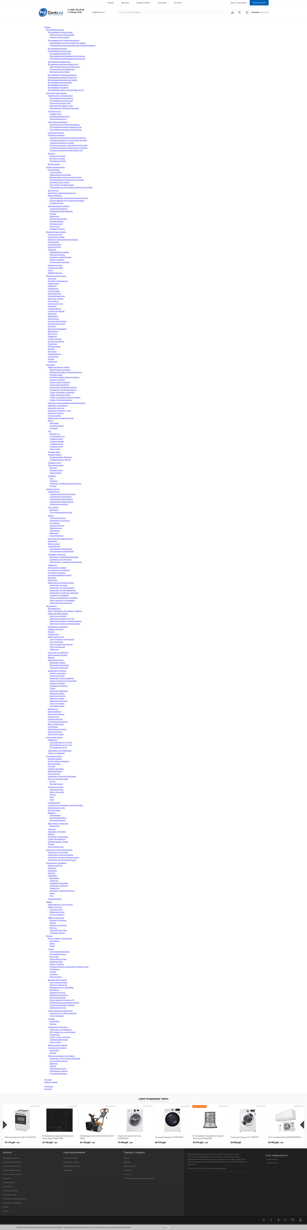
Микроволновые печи (56, 296)
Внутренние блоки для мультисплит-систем (67, 180)
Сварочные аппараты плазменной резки (66, 621)
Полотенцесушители (56, 465)
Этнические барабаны (58, 1074)
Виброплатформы (55, 771)
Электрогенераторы (56, 660)
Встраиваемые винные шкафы (60, 82)
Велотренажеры (54, 764)
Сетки (52, 800)
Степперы (52, 766)
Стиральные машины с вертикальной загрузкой (68, 145)
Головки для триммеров (59, 595)
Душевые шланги (56, 444)
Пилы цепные (53, 507)
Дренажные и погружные (60, 520)
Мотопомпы (52, 580)
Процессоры (54, 969)
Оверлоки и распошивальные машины (63, 239)
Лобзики (51, 632)
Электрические (55, 473)
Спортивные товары (54, 756)
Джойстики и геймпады (59, 886)
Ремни (52, 946)
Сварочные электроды (58, 701)
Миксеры (51, 349)
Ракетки (53, 795)
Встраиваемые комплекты (58, 85)
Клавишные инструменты (58, 1027)
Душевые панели (56, 439)
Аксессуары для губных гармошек (63, 1013)
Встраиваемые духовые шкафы (60, 32)
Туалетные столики (57, 933)
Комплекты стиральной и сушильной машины (68, 138)
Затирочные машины (56, 714)
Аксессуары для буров (58, 585)
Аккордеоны (54, 941)
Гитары (51, 949)
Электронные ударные (58, 1071)
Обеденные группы (57, 912)
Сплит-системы (56, 172)
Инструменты (51, 606)
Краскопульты (53, 717)
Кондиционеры (54, 170)
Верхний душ (55, 434)
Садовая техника (52, 489)
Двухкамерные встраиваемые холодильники (67, 56)
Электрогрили (53, 319)
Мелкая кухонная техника (56, 276)
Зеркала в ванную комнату (60, 370)
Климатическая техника (55, 167)
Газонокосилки (54, 492)
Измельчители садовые (57, 568)
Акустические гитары (58, 954)
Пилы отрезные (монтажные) (61, 644)
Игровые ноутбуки (55, 866)
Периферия (52, 876)
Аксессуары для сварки (57, 671)
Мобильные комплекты (59, 995)
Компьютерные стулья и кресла (60, 904)
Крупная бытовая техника (56, 93)
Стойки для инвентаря (56, 839)
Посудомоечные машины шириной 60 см (66, 130)
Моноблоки (52, 871)
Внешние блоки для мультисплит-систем (65, 177)
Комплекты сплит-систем (59, 182)
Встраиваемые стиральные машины (62, 75)
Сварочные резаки (57, 698)
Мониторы (52, 868)
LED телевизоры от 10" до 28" (61, 742)
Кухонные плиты (54, 111)
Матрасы (53, 928)
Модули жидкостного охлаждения (63, 681)
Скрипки (53, 1053)
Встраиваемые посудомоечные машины (64, 40)
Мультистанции (54, 810)
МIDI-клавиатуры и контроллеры (62, 1032)
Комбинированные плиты (60, 116)
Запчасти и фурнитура (58, 985)
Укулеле (53, 972)
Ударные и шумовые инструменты (61, 1056)
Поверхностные (56, 528)
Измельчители (53, 283)
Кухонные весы (54, 291)
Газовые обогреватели (59, 209)
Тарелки (53, 1066)
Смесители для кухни (56, 408)
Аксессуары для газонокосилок (62, 588)
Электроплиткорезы (56, 734)
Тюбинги (51, 834)
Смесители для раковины (58, 406)
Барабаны (54, 1063)
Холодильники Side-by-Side (60, 103)
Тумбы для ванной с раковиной (62, 392)
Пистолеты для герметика (58, 652)
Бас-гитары (54, 957)
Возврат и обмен (143, 3)
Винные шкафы (54, 164)
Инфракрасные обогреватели (61, 211)
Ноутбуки (51, 873)
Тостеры (51, 359)
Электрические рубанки (57, 729)
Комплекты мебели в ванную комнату (64, 377)
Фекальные (54, 533)
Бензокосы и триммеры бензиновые (64, 557)
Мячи (52, 797)
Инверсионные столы (56, 808)
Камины (53, 214)
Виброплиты (53, 709)
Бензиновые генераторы (59, 665)
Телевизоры (52, 740)
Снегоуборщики (54, 546)
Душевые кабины (55, 455)
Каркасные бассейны (58, 818)
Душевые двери (54, 452)
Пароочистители (54, 247)
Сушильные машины (56, 133)
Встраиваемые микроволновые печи (62, 77)
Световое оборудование (57, 1045)
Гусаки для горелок (57, 676)
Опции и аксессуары (56, 847)
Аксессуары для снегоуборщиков (63, 590)
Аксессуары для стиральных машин (62, 860)
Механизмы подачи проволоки (62, 678)
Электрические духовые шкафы (62, 35)
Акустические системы (58, 982)
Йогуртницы (52, 334)
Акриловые (54, 423)
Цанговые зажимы (57, 706)
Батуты (53, 781)
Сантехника (50, 365)
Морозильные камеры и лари (61, 106)
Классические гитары (58, 959)
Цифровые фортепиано (59, 1040)
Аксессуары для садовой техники (61, 583)
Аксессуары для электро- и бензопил (64, 593)
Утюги (50, 270)
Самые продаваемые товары (153, 1099)
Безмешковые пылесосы (59, 252)
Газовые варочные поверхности (62, 69)
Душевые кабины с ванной (60, 460)
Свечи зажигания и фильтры (61, 603)
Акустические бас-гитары (60, 952)
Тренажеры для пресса (57, 832)
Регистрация (241, 3)
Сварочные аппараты (58, 616)
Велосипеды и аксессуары (58, 823)
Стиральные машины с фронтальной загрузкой (68, 140)
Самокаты (52, 829)
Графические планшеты (59, 883)
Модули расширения (58, 998)
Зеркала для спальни (58, 920)
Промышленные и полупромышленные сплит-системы (71, 187)
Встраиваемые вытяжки (57, 49)
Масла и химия (54, 544)
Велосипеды (54, 826)
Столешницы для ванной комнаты (63, 390)
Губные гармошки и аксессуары (60, 1011)
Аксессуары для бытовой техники (59, 850)
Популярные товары (70, 1158)
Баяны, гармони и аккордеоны (60, 938)
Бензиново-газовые (57, 663)
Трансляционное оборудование (62, 1005)
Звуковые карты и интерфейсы (62, 987)
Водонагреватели (55, 195)
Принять (165, 1227)
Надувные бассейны (58, 820)
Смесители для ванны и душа (59, 411)
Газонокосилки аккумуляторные (62, 494)
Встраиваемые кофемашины (59, 62)
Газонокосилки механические (61, 499)
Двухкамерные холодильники (61, 98)
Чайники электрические (57, 321)
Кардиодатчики (54, 774)
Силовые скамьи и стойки (58, 842)
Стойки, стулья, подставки (60, 1037)
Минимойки (52, 541)
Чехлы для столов (57, 792)
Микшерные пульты (57, 992)
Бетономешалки (54, 608)
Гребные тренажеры (56, 769)
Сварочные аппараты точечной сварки (65, 624)
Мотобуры (52, 578)
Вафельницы (53, 331)
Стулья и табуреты (57, 915)
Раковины (54, 481)
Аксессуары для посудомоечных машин (63, 857)
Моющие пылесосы (57, 255)
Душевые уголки (54, 463)
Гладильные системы (56, 237)
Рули (51, 896)
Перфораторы (53, 634)
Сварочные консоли (57, 696)
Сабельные (54, 649)
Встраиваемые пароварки (58, 87)
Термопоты (52, 314)
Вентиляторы (53, 190)
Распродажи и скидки (71, 1162)
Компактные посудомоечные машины (65, 125)
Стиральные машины (56, 135)
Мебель (49, 902)
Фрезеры (51, 658)
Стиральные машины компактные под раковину (69, 148)
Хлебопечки (52, 362)
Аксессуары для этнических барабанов (65, 1058)
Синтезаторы (55, 1035)
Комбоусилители (56, 962)
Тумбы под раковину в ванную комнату (65, 397)
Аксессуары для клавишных (61, 1030)
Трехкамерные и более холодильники (64, 108)
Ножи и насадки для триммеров (62, 600)
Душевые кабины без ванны (61, 457)
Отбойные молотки (55, 719)
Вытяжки (51, 153)
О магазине (161, 3)
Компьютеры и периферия (56, 863)
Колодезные (54, 523)
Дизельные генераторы (59, 668)
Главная (110, 3)
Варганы (53, 1024)
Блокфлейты (55, 1021)
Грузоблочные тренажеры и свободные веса (65, 805)
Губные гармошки (57, 1016)
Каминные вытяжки (57, 156)
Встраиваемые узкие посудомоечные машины (68, 43)
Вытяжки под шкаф (57, 158)
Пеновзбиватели (54, 354)
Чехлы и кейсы (55, 1042)
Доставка (125, 3)
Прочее (52, 688)
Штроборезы (53, 727)
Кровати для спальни (58, 925)
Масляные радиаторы (58, 219)
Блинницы (52, 326)
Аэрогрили (52, 278)
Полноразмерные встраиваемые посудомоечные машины (72, 45)
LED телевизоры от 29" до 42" (61, 745)
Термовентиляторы (57, 229)
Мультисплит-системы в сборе (62, 185)
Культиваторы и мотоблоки (59, 570)
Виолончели (54, 1050)
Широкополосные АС (58, 1008)
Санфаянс (52, 476)
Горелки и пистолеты (58, 673)
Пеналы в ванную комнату (60, 382)
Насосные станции (57, 526)
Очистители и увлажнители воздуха (62, 193)
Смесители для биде (56, 413)
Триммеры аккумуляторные (61, 559)
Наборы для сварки (57, 683)
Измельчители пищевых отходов (61, 418)
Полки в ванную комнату (59, 385)
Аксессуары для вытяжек (58, 852)
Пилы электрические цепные (61, 512)
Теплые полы (55, 226)
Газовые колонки (56, 203)
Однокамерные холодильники (61, 101)
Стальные (54, 428)
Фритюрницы (53, 316)
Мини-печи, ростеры (56, 299)
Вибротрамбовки (54, 712)
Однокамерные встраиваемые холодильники (67, 59)
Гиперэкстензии (54, 803)
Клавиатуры (54, 888)
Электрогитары (56, 977)
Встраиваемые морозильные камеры (62, 80)
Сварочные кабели (57, 693)
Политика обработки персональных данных (139, 1178)
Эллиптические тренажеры (58, 761)
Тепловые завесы (56, 221)
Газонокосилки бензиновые (60, 497)
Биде (51, 478)
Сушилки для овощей (56, 311)
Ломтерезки (52, 344)
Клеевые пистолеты (56, 629)
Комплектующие (56, 375)
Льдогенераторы (54, 294)
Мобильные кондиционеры (60, 175)
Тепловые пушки (56, 224)
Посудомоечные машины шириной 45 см (66, 127)
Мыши (52, 893)
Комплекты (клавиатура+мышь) (62, 891)
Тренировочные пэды (58, 1068)
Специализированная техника (59, 575)
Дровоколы (52, 565)
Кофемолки (52, 336)
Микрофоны (54, 990)
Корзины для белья (57, 380)
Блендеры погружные (56, 324)
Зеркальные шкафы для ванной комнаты (66, 372)
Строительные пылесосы (58, 722)
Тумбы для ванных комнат (60, 395)
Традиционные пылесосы (60, 262)
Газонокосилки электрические (61, 502)
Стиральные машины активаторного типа (66, 150)
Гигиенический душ (57, 436)
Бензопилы (54, 510)
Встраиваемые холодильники (59, 51)
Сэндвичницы (53, 356)
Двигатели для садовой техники (60, 539)
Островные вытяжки (58, 161)
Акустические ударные (58, 1061)
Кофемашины (53, 289)
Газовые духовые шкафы (59, 37)
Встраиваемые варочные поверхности (63, 64)
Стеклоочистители (55, 265)
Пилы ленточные (56, 642)
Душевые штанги (56, 446)
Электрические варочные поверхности (65, 67)
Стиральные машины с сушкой (62, 143)
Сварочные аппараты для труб (62, 619)
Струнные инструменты (57, 1048)
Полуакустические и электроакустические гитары (69, 967)
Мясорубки (52, 351)
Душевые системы (57, 441)
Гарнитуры (54, 881)
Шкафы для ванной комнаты (61, 400)
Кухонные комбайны (56, 341)
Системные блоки (55, 899)
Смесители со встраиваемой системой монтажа (66, 403)
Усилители (54, 974)
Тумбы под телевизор (56, 753)
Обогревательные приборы (58, 206)
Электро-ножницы (55, 732)
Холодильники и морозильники (60, 96)
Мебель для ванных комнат (59, 367)
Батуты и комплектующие (58, 779)
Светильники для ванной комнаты (63, 387)
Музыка (49, 936)
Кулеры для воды (55, 339)
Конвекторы (54, 216)
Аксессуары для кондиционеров (60, 855)
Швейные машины (55, 273)
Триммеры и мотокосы (57, 554)
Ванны (50, 421)
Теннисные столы (56, 790)
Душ (49, 431)
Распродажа (67, 1170)
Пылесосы (52, 250)
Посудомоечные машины (58, 122)
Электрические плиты (58, 119)
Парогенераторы (54, 245)
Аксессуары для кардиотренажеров (62, 776)
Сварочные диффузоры (59, 691)
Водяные (53, 468)
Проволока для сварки (59, 686)
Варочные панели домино (60, 72)
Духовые (51, 1019)
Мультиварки (53, 301)
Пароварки (52, 306)
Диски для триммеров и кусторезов (63, 598)
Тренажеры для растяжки (58, 837)
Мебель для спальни (56, 918)
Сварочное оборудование (58, 614)
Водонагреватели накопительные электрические (69, 198)
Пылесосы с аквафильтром (60, 257)
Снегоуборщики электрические (62, 551)
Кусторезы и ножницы (56, 573)
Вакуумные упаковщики (57, 329)
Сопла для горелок (57, 703)
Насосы (51, 515)
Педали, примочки (57, 964)
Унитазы (53, 486)
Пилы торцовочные (57, 647)
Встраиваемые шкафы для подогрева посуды (66, 90)
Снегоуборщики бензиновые (61, 549)
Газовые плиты (56, 114)
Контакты (178, 3)
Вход (233, 3)
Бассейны (52, 813)
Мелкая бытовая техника (56, 232)
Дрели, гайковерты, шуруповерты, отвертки (65, 611)
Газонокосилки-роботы (59, 504)
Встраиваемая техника (55, 30)
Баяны (52, 943)
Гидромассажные (57, 426)
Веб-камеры (54, 878)
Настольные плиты (55, 304)
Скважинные (55, 531)
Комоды (53, 923)
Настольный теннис (55, 787)
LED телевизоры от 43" (58, 747)
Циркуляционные (56, 536)
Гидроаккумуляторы (58, 518)
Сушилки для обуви (55, 268)
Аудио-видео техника (54, 737)
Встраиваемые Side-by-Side (60, 54)
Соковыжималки (54, 309)
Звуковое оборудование (57, 980)
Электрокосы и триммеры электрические (66, 562)
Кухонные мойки (54, 416)
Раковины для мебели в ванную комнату (66, 483)
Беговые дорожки (55, 759)
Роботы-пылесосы (57, 260)
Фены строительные (56, 724)
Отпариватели (53, 242)
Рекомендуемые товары (72, 1166)
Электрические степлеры (57, 655)
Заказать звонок (259, 3)
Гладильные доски (55, 234)
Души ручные (55, 449)
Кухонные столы (56, 910)
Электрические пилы (56, 637)
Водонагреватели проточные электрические (67, 201)
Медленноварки (54, 346)
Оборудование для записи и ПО (62, 1000)
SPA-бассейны (55, 815)
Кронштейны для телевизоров (59, 751)
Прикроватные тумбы (58, 930)
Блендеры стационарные (58, 281)
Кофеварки (52, 286)
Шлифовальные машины (58, 627)
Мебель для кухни (55, 907)
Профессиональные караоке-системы (64, 1003)
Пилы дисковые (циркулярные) (62, 639)
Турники (51, 844)
